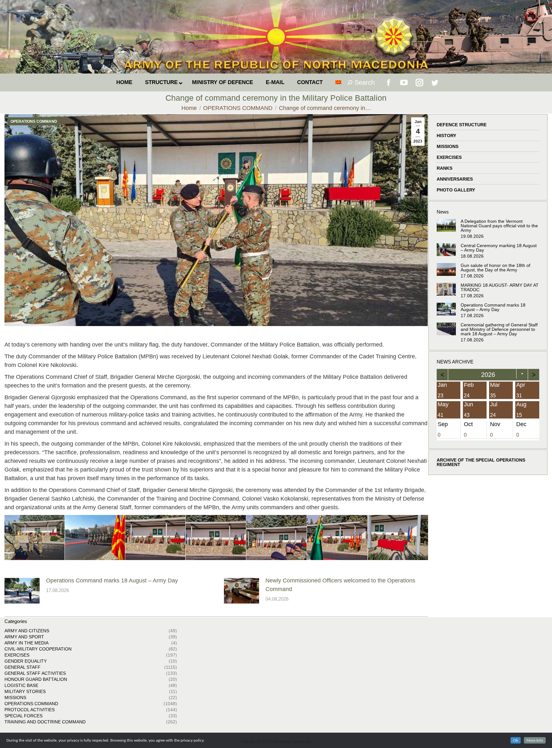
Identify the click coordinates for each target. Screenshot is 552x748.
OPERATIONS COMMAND (34, 121)
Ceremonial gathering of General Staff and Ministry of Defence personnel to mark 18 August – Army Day (499, 329)
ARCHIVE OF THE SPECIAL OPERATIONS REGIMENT (481, 462)
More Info (534, 740)
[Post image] (22, 591)
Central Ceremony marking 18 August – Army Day (499, 247)
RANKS (444, 168)
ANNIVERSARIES (455, 179)
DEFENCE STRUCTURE (462, 124)
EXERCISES (449, 157)
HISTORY (446, 135)
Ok (515, 740)
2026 (488, 374)
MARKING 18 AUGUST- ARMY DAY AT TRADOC (500, 287)
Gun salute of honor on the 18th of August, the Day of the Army (495, 267)
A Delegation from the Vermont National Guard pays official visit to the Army (499, 225)
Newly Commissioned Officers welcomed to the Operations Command (340, 584)
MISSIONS (447, 146)
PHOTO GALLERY (456, 190)
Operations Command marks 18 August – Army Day (112, 580)
